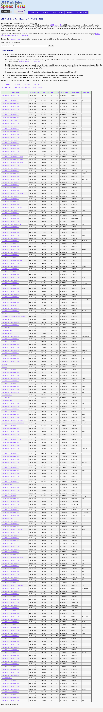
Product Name (15, 92)
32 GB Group (16, 87)
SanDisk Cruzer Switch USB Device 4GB (12, 260)
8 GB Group (35, 84)
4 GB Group (26, 84)
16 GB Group (6, 87)
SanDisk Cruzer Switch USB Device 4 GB (12, 134)
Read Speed (65, 92)
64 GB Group (26, 87)
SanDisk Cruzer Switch (7, 518)
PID (57, 92)
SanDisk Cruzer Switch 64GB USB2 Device (12, 529)
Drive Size (45, 92)
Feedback (70, 12)
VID (52, 92)
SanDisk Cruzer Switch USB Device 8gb (12, 224)
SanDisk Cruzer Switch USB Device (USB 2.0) (13, 420)
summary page (15, 39)
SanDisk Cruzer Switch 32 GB (9, 120)
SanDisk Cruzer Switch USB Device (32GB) (12, 159)
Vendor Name (34, 92)
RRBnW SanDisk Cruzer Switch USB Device (13, 313)
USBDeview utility (56, 25)
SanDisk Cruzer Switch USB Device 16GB (12, 162)
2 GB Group (16, 84)
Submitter (86, 92)
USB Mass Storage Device (8, 299)
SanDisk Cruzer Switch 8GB (9, 493)
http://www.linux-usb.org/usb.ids (29, 61)
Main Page (34, 12)
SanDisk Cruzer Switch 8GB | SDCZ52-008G (13, 423)
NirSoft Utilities (82, 12)
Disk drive (4, 364)
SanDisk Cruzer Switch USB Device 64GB (12, 557)
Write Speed (76, 92)
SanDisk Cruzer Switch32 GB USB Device (12, 585)
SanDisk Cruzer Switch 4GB (9, 305)
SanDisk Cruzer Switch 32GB (9, 543)
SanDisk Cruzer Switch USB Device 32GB (12, 157)
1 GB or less (6, 84)
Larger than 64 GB (37, 87)
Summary (46, 12)
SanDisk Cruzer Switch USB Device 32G (12, 207)
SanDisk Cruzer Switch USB (9, 496)
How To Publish (58, 12)
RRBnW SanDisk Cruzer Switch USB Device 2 (13, 316)
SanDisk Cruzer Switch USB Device (10, 95)
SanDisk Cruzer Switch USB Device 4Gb (12, 440)
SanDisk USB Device (7, 319)
